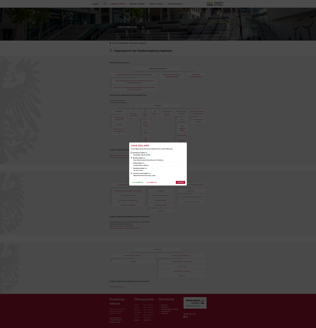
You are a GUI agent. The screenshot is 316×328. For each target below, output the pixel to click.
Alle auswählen (137, 182)
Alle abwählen (151, 182)
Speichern (180, 182)
